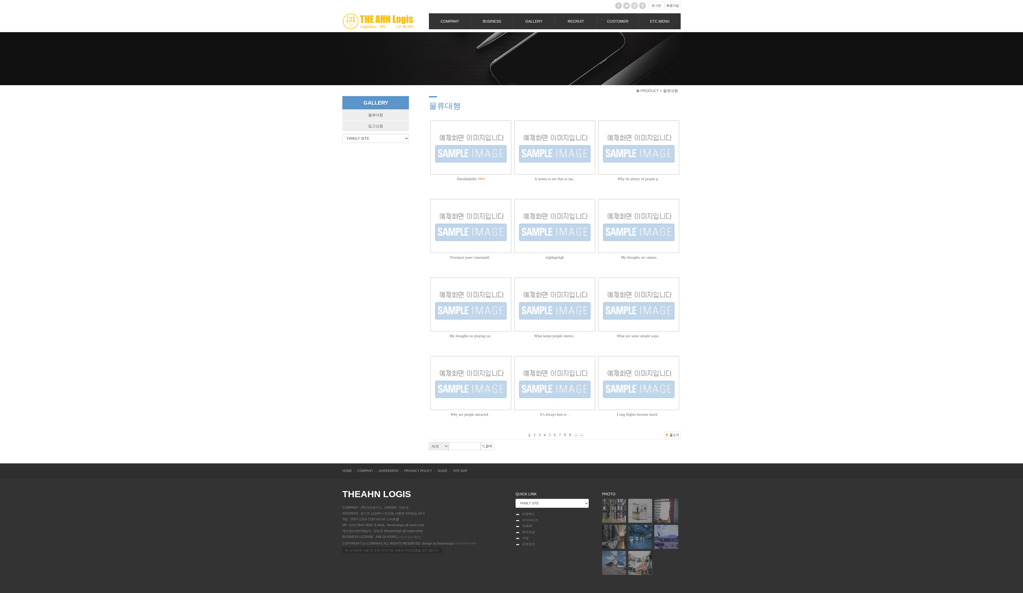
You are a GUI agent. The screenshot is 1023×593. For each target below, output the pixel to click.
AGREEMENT (389, 471)
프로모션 (528, 544)
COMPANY (450, 21)
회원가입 (672, 5)
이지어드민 (530, 520)
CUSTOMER (617, 21)
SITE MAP (460, 471)
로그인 (656, 5)
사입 (525, 538)
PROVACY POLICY (418, 471)
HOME (347, 471)
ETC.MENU (659, 21)
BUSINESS (492, 21)
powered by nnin (465, 543)
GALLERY (533, 21)
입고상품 (375, 126)
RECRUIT (576, 21)
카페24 (527, 526)
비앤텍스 (528, 514)
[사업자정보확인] (409, 537)
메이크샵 (528, 532)
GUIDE (442, 471)
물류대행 (375, 115)
